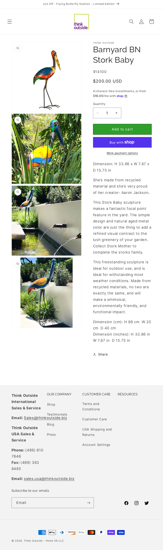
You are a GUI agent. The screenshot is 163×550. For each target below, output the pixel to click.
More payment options (122, 153)
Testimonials (57, 414)
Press (51, 434)
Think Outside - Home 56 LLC (44, 540)
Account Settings (96, 445)
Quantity (99, 104)
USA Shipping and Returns (97, 432)
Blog (50, 424)
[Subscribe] (88, 502)
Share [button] (103, 354)
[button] (10, 22)
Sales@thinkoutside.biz (45, 418)
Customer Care (94, 419)
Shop (51, 404)
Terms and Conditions (91, 406)
